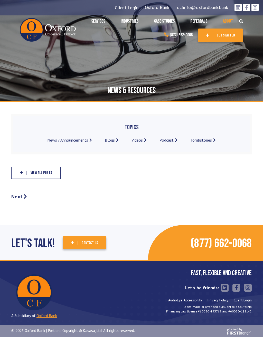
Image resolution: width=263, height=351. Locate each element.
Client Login (126, 8)
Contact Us (90, 243)
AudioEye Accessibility (185, 300)
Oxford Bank (157, 7)
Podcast (166, 140)
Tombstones (201, 140)
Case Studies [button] (164, 21)
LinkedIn (238, 7)
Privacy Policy (218, 300)
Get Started (226, 35)
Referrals (198, 21)
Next (16, 196)
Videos (137, 140)
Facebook (246, 7)
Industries (129, 21)
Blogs (110, 140)
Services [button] (98, 21)
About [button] (228, 21)
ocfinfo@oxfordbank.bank (202, 7)
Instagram (255, 7)
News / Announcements (67, 140)
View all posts (41, 172)
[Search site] (241, 21)
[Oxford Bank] (48, 29)
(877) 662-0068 (181, 35)
